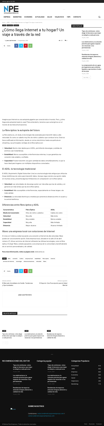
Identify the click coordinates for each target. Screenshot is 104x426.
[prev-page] (3, 342)
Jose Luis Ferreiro (11, 40)
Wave (44, 261)
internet (53, 258)
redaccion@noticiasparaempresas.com (50, 413)
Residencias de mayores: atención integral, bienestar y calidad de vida (56, 335)
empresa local (29, 258)
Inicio (3, 22)
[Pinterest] (26, 46)
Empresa (16, 25)
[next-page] (6, 342)
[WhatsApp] (30, 46)
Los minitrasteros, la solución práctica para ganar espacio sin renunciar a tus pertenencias (34, 335)
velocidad (38, 261)
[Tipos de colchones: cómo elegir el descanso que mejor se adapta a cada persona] (12, 325)
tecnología (19, 261)
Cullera (21, 258)
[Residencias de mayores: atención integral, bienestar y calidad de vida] (57, 325)
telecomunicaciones (29, 261)
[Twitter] (21, 46)
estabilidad (38, 258)
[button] (99, 16)
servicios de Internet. (8, 261)
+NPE (8, 22)
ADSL (9, 258)
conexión (15, 258)
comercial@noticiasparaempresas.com (41, 416)
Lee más (85, 77)
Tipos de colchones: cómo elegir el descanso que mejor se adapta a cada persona (12, 335)
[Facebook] (16, 46)
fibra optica (46, 258)
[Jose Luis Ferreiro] (3, 41)
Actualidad (9, 25)
